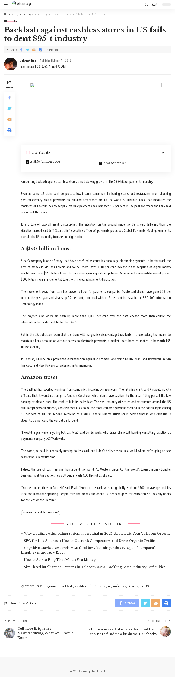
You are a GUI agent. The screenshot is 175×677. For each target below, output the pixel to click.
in (109, 586)
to (141, 586)
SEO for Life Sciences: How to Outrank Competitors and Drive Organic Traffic (89, 541)
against (52, 586)
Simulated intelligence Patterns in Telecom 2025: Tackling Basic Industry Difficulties (94, 567)
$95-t (41, 586)
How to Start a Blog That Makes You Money (60, 560)
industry (119, 586)
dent (92, 586)
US (146, 586)
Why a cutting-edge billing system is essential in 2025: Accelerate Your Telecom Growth (97, 533)
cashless (81, 586)
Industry (11, 21)
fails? (102, 586)
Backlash (66, 586)
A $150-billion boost (45, 162)
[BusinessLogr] (21, 5)
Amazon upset (114, 163)
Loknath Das (28, 61)
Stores (133, 586)
